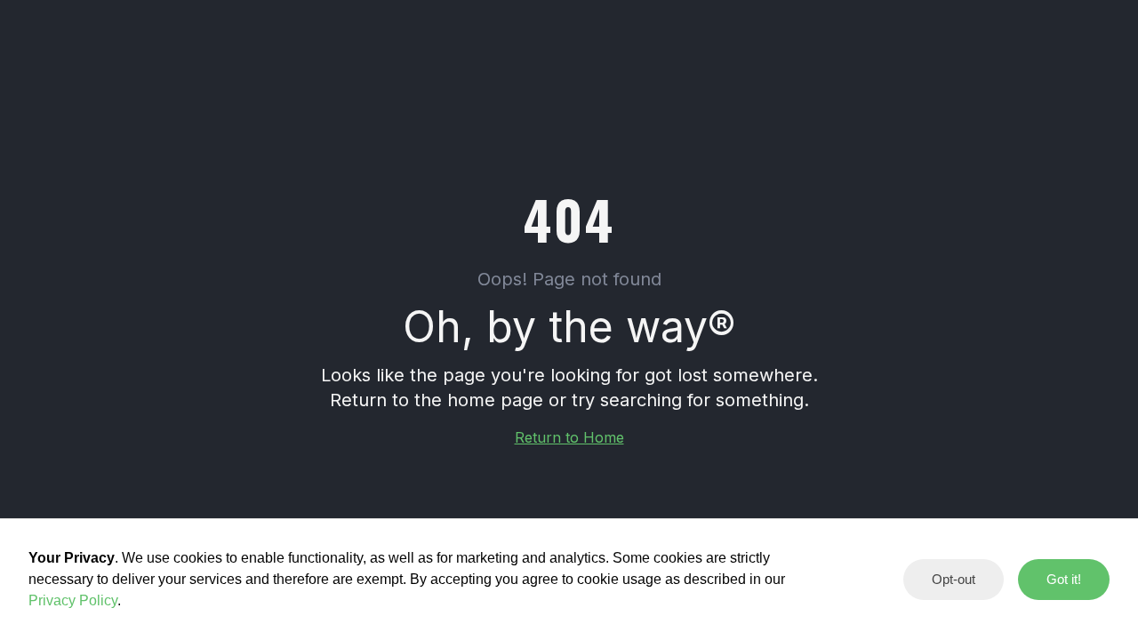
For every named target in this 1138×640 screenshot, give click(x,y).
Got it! (1063, 579)
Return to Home (569, 437)
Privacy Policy (72, 600)
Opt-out (953, 579)
